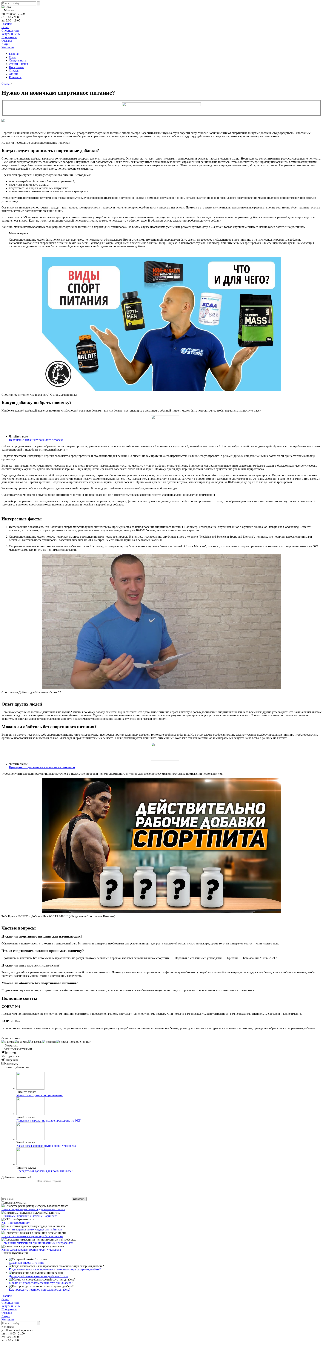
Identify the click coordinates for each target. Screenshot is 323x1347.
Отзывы (6, 40)
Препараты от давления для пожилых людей (44, 1171)
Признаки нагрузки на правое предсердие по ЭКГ (48, 1120)
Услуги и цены (10, 33)
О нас (5, 27)
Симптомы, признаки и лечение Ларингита (29, 1216)
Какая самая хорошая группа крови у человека (46, 1145)
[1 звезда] (8, 1041)
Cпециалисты (10, 30)
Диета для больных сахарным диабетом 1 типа (38, 1276)
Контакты (7, 47)
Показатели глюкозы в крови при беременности (32, 1236)
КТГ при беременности (16, 1222)
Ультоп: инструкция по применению (39, 1095)
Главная (6, 23)
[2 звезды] (21, 1041)
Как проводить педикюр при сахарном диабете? (39, 1289)
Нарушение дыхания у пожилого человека (36, 439)
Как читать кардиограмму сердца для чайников (31, 1229)
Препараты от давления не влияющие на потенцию (42, 767)
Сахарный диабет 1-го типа (26, 1262)
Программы (9, 37)
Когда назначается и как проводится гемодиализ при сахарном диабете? (55, 1269)
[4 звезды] (49, 1041)
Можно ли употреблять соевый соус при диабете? (41, 1282)
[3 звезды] (35, 1041)
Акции (5, 44)
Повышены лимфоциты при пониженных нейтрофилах (37, 1242)
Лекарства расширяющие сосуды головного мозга (33, 1209)
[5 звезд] (62, 1041)
